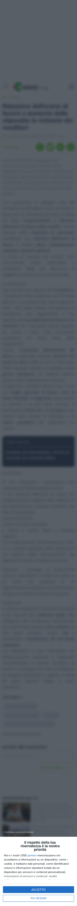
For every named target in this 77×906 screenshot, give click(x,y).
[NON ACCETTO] (19, 832)
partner (32, 855)
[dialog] (38, 871)
